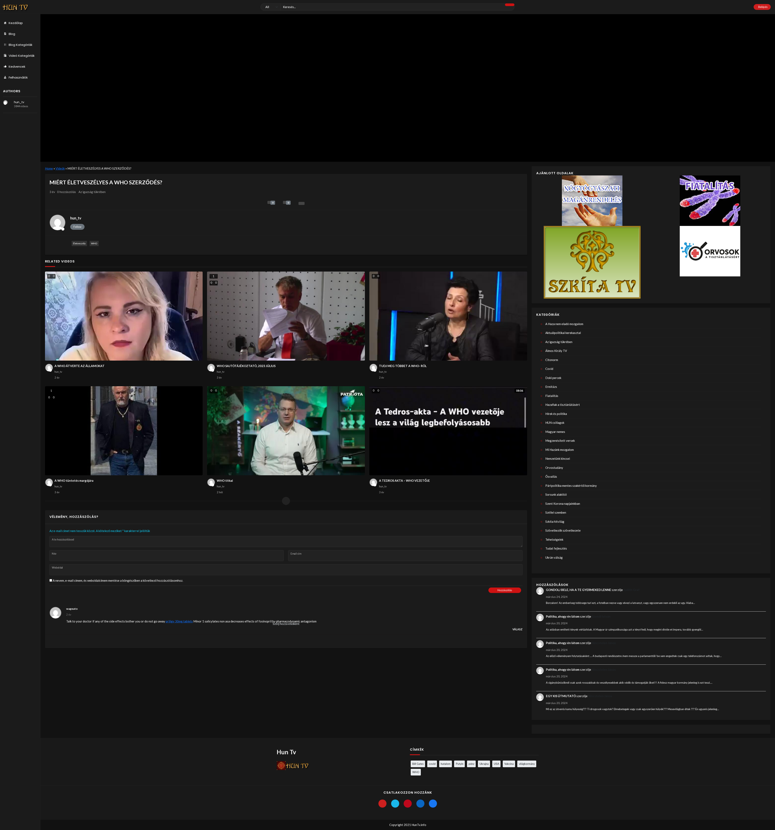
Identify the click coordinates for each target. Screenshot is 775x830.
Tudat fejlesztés (556, 548)
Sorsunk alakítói (556, 494)
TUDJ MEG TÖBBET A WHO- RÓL (403, 366)
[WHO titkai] (286, 430)
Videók (60, 168)
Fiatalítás (551, 396)
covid (432, 763)
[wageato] (55, 613)
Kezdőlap (16, 23)
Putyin (459, 763)
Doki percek (553, 378)
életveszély (79, 243)
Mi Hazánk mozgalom (559, 449)
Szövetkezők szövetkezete (563, 530)
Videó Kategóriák (22, 56)
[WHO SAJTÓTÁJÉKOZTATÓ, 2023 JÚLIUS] (286, 316)
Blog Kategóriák (20, 45)
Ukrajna (484, 763)
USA (496, 763)
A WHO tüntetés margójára (73, 480)
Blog (12, 34)
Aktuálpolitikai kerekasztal (563, 333)
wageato (72, 608)
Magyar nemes (555, 431)
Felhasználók (18, 77)
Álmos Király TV (556, 351)
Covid (549, 368)
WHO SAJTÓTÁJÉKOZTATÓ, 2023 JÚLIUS (246, 366)
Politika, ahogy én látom (562, 616)
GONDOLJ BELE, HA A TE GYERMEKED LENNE (578, 590)
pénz (471, 763)
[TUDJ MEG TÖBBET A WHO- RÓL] (448, 316)
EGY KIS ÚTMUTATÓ (561, 696)
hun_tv (19, 102)
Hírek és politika (556, 414)
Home (49, 168)
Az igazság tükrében (92, 192)
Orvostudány (554, 467)
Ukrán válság (554, 557)
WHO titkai (225, 480)
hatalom (445, 763)
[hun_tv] (5, 102)
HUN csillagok (554, 422)
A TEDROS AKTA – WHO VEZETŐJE (404, 480)
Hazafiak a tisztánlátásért (562, 404)
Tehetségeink (554, 539)
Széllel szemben (555, 512)
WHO (94, 243)
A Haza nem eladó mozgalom (564, 324)
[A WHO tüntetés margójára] (124, 430)
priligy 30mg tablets (179, 621)
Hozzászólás (504, 590)
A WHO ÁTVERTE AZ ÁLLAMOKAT (79, 366)
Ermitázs (551, 386)
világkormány (527, 763)
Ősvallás (551, 476)
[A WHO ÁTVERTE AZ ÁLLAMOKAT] (124, 316)
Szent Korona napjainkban (562, 503)
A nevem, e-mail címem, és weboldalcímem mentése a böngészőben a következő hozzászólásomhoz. (118, 580)
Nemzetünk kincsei (557, 458)
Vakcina (509, 763)
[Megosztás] (301, 203)
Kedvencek (17, 66)
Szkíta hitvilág (554, 521)
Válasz (517, 629)
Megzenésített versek (560, 440)
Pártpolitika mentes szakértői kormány (571, 485)
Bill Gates (418, 763)
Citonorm (551, 360)
